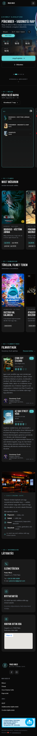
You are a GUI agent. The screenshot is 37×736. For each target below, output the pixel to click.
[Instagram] (17, 672)
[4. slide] (20, 74)
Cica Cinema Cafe (8, 690)
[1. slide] (13, 74)
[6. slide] (23, 74)
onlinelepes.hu (16, 732)
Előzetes (19, 65)
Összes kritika (29, 351)
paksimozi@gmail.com (17, 581)
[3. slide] (18, 74)
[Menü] (33, 3)
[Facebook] (11, 672)
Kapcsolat (5, 693)
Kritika (8, 35)
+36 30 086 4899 (13, 578)
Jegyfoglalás (17, 58)
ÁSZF (3, 703)
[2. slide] (16, 74)
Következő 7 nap (10, 102)
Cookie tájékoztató (8, 710)
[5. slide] (21, 74)
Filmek (4, 686)
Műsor (4, 683)
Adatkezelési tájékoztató (10, 707)
